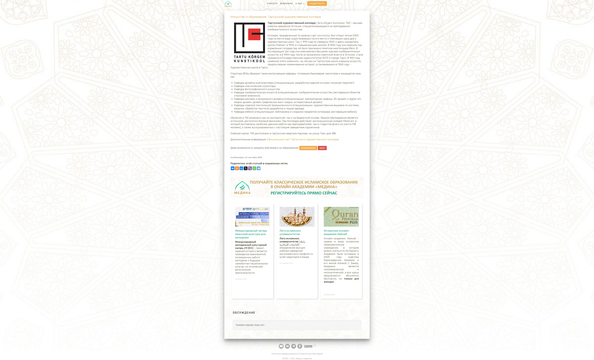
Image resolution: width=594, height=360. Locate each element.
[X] (246, 168)
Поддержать (317, 3)
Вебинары (286, 3)
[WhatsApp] (254, 168)
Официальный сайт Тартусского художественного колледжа (303, 139)
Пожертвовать (308, 148)
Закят (322, 148)
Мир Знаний (317, 354)
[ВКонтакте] (233, 168)
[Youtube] (281, 346)
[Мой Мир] (241, 168)
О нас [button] (299, 3)
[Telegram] (258, 168)
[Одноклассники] (237, 168)
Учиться (272, 3)
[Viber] (250, 168)
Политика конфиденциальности (285, 354)
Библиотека (305, 354)
